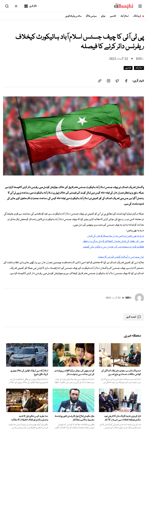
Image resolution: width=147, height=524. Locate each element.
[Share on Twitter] (117, 81)
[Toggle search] (7, 6)
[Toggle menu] (140, 6)
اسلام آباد (124, 16)
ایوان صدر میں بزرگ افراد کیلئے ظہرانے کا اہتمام (121, 257)
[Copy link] (99, 81)
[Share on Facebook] (126, 81)
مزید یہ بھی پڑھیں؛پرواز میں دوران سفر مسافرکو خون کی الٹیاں (115, 236)
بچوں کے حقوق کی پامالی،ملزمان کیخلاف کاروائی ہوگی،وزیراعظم (113, 241)
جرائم (103, 16)
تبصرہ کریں (131, 317)
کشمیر (113, 16)
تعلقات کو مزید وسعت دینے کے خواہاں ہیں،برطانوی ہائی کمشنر (113, 247)
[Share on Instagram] (108, 81)
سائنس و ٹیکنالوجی (73, 16)
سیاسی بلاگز (91, 16)
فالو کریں (33, 6)
